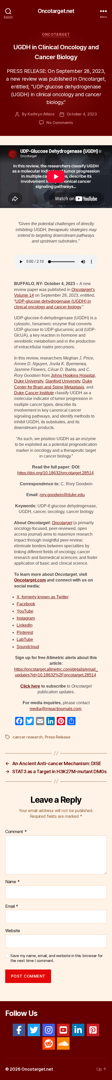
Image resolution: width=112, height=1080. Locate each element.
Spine (57, 387)
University (34, 381)
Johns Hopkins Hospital (73, 375)
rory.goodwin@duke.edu (62, 495)
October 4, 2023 (82, 114)
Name (12, 882)
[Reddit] (48, 1043)
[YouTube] (63, 1030)
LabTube (25, 639)
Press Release (57, 737)
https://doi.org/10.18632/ (39, 473)
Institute (46, 393)
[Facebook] (19, 1030)
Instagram (26, 618)
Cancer (32, 393)
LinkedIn (25, 625)
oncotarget (71, 473)
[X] (34, 1030)
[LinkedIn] (78, 1030)
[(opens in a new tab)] (61, 381)
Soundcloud (28, 647)
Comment (16, 831)
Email (11, 906)
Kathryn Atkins (41, 114)
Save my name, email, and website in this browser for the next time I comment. (56, 958)
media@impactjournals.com (55, 709)
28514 (90, 675)
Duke (19, 381)
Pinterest (25, 632)
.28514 (87, 473)
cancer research (28, 737)
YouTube (25, 611)
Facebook (26, 604)
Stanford (53, 381)
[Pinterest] (93, 1030)
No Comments (59, 122)
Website (12, 931)
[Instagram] (48, 1030)
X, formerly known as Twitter (43, 597)
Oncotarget (56, 34)
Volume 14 (24, 295)
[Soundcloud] (63, 1043)
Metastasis (73, 387)
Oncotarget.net (56, 11)
